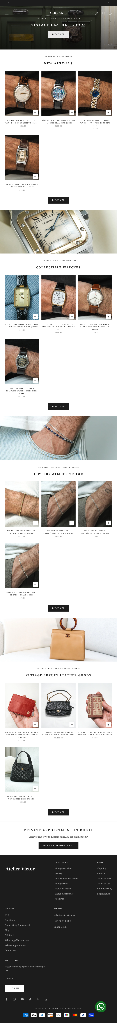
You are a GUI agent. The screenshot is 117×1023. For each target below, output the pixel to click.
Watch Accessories (64, 893)
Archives (59, 898)
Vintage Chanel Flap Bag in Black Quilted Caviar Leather (58, 733)
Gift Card (9, 935)
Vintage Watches (63, 868)
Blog (7, 930)
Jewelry (58, 873)
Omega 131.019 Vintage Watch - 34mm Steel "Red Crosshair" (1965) (95, 326)
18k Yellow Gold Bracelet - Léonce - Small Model (22, 532)
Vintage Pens (61, 883)
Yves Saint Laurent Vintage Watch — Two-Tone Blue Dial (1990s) (95, 122)
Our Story (10, 920)
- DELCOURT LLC (73, 1008)
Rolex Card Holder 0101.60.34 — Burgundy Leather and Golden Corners (22, 734)
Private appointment (15, 945)
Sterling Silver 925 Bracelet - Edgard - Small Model (22, 594)
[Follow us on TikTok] (30, 999)
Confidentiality (104, 888)
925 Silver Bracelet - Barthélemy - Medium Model (58, 532)
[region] (58, 27)
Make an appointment (58, 845)
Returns (101, 873)
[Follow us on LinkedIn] (38, 999)
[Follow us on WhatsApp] (46, 999)
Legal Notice (103, 893)
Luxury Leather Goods (66, 878)
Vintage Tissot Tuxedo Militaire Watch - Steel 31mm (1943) (22, 390)
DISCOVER (58, 406)
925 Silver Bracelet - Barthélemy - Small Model (95, 532)
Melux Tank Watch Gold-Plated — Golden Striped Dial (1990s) (22, 325)
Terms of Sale (104, 878)
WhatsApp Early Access (17, 940)
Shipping (101, 868)
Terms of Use (103, 883)
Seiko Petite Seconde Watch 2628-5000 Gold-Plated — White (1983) (58, 326)
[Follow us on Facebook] (6, 999)
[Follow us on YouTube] (22, 999)
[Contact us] (100, 1006)
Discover (58, 34)
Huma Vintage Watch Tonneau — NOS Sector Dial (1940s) (22, 185)
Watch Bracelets (63, 888)
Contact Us (10, 950)
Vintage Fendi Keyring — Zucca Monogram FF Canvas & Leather (95, 733)
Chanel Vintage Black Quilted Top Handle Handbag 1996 (22, 797)
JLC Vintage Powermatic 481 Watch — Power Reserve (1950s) (21, 121)
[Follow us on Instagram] (14, 999)
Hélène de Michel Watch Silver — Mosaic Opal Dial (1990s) (58, 121)
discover (58, 608)
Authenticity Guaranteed (17, 925)
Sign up (14, 988)
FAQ (7, 915)
